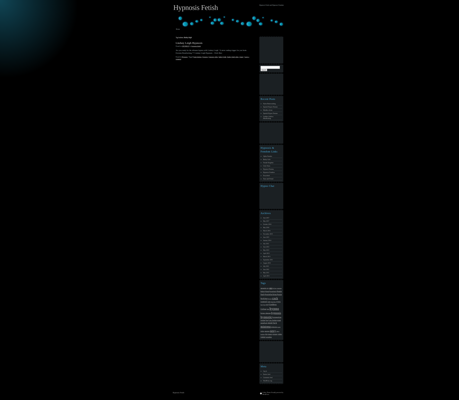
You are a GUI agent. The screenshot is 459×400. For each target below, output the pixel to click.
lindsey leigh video (233, 57)
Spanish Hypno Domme (270, 107)
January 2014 (267, 240)
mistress (266, 326)
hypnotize (276, 317)
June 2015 (266, 237)
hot (268, 309)
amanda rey (265, 288)
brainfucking (271, 294)
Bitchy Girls (266, 159)
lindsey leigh (222, 57)
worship (269, 337)
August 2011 (267, 263)
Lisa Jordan (272, 320)
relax (262, 331)
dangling (273, 302)
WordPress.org (267, 381)
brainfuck (273, 291)
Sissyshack (266, 175)
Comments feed (268, 377)
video (280, 334)
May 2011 (266, 273)
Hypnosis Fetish (195, 7)
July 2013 (266, 243)
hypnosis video (213, 57)
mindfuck (264, 323)
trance (270, 334)
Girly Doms (266, 166)
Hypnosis (185, 57)
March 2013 (266, 256)
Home (178, 29)
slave (277, 331)
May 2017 (266, 221)
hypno (274, 308)
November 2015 (268, 234)
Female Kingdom (268, 163)
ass (271, 288)
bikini (263, 291)
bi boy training (277, 288)
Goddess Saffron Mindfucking (268, 117)
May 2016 (266, 227)
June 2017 (266, 218)
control (264, 302)
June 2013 (266, 247)
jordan (263, 320)
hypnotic (266, 317)
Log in (265, 371)
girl (267, 305)
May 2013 (266, 250)
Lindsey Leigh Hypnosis (189, 43)
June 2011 (266, 269)
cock (275, 298)
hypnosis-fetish (196, 46)
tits (266, 334)
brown (270, 298)
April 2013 (266, 253)
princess (274, 327)
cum (269, 302)
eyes (278, 302)
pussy (279, 327)
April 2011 (266, 276)
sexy (273, 330)
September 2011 (268, 260)
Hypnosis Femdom (269, 172)
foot (264, 304)
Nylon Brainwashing (269, 104)
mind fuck (272, 323)
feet (262, 304)
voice (263, 337)
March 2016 (266, 231)
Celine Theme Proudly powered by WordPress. (272, 393)
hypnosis (205, 57)
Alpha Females (267, 156)
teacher (263, 334)
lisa (267, 320)
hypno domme (266, 313)
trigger (241, 57)
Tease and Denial (268, 179)
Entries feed (266, 374)
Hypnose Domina (268, 169)
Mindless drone (268, 110)
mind (279, 320)
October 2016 (267, 224)
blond (267, 291)
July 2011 (266, 266)
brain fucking (197, 57)
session (267, 331)
